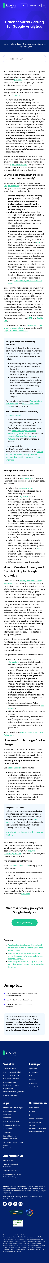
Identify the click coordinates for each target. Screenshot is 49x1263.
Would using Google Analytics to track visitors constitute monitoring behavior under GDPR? (25, 948)
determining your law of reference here (23, 326)
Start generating (24, 922)
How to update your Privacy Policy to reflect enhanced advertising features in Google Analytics (24, 455)
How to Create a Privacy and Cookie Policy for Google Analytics (21, 994)
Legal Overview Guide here (16, 330)
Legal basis (24, 496)
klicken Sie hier (16, 1251)
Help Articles (15, 44)
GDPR (29, 318)
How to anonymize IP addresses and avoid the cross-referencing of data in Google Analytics (25, 956)
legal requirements (18, 164)
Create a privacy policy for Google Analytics (19, 1005)
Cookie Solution (14, 768)
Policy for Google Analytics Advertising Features (22, 432)
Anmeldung (35, 5)
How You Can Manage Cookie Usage (19, 1000)
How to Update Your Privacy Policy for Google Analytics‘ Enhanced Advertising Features (26, 964)
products (18, 79)
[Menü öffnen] (43, 5)
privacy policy (27, 478)
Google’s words (14, 415)
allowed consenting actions (19, 852)
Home (5, 44)
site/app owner (25, 488)
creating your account (19, 865)
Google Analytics (11, 185)
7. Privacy (16, 95)
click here (25, 893)
